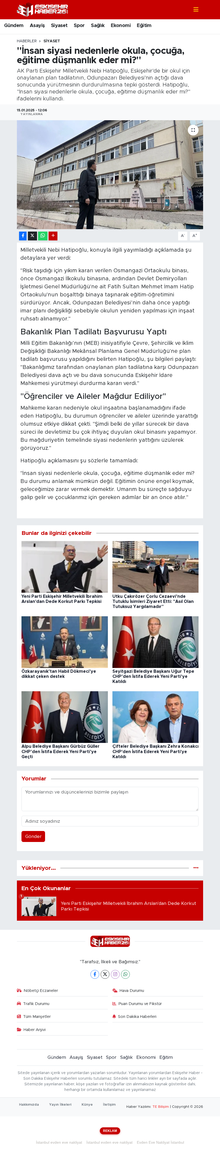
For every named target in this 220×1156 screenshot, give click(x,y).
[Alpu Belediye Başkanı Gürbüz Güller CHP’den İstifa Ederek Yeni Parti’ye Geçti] (64, 717)
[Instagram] (115, 974)
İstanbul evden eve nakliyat (59, 1142)
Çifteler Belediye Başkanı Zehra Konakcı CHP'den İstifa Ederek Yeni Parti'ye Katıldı (155, 751)
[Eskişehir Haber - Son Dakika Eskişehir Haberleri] (42, 9)
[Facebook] (94, 974)
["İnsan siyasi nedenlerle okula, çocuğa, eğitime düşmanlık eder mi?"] (110, 174)
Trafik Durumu (36, 1004)
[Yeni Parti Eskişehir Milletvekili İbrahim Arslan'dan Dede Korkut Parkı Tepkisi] (64, 566)
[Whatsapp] (125, 974)
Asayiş (37, 25)
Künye (87, 1104)
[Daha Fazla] (53, 236)
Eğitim (144, 25)
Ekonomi (121, 25)
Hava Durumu (132, 991)
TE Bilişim (160, 1107)
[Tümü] (196, 868)
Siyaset (59, 25)
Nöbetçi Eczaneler (41, 991)
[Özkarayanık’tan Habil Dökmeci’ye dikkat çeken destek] (64, 642)
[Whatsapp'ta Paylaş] (42, 236)
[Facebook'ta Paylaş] (23, 236)
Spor (79, 25)
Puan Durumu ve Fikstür (140, 1004)
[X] (105, 974)
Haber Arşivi (35, 1030)
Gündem (13, 25)
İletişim (109, 1104)
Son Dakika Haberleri (137, 1017)
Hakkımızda (29, 1104)
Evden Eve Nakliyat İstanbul (160, 1142)
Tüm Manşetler (37, 1017)
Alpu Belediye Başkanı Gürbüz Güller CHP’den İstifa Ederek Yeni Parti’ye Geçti (60, 751)
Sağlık (97, 25)
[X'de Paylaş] (32, 236)
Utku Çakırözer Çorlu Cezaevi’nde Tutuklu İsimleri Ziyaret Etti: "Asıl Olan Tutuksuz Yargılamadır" (153, 601)
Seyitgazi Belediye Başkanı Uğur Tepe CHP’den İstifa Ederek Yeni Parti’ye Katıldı (153, 676)
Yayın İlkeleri (60, 1104)
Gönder (33, 836)
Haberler (27, 41)
